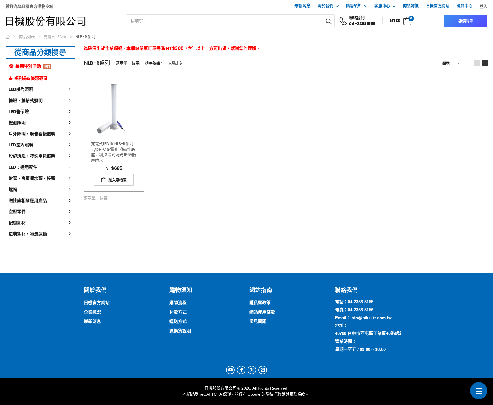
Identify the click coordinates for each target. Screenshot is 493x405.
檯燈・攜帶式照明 (26, 100)
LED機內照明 (21, 89)
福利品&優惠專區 (31, 78)
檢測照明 (17, 123)
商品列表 (27, 37)
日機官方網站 (437, 6)
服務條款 (297, 394)
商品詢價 (411, 6)
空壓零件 (17, 212)
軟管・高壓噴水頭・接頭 (32, 178)
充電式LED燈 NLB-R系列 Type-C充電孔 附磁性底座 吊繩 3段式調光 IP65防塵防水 (113, 152)
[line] (262, 370)
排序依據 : (153, 63)
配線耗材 (17, 223)
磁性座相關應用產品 (28, 200)
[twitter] (252, 370)
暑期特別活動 (32, 66)
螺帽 (13, 189)
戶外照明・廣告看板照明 (32, 134)
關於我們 (325, 6)
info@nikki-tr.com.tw (371, 317)
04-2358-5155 (360, 301)
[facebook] (241, 370)
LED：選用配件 (23, 167)
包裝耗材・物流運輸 (28, 234)
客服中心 (382, 6)
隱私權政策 (275, 394)
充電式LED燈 (55, 37)
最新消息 (302, 6)
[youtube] (230, 370)
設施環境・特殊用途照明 (32, 156)
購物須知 (354, 6)
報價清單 (465, 20)
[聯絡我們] (478, 390)
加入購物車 (117, 180)
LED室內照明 (21, 145)
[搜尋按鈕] (329, 20)
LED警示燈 (19, 112)
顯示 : (446, 63)
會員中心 (464, 6)
